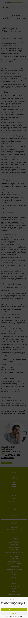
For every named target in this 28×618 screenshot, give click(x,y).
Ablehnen (14, 613)
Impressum (20, 616)
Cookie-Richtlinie (9, 616)
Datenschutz (15, 616)
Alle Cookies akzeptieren (14, 609)
